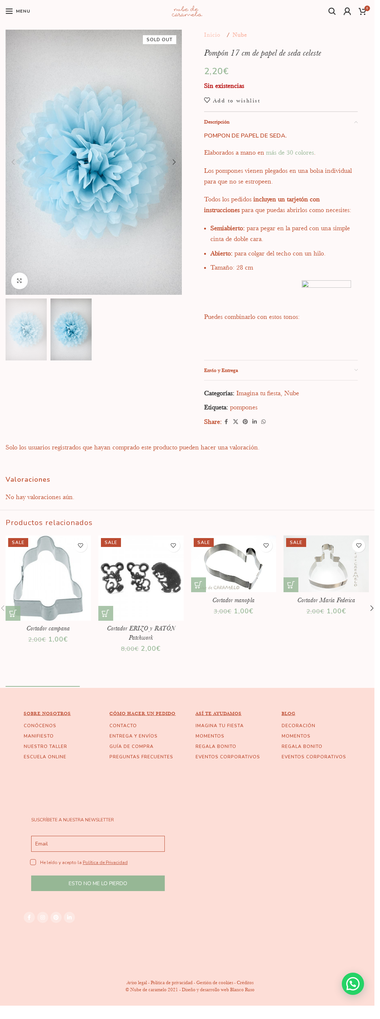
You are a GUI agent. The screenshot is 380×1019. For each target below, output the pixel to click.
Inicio (212, 35)
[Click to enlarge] (19, 281)
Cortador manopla (233, 600)
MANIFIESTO (39, 736)
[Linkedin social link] (254, 422)
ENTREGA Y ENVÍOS (133, 736)
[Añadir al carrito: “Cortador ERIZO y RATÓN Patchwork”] (105, 613)
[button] (13, 162)
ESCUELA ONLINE (45, 757)
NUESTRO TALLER (45, 746)
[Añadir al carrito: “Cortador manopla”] (198, 584)
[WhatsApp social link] (263, 422)
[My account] (347, 11)
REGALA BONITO (216, 746)
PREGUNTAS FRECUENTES (141, 757)
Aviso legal (137, 982)
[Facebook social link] (226, 422)
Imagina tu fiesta (258, 393)
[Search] (332, 11)
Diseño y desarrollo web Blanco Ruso (218, 989)
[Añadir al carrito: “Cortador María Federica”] (291, 584)
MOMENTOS (210, 736)
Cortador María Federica (326, 600)
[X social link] (235, 422)
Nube (240, 35)
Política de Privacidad (105, 862)
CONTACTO (123, 726)
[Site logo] (187, 10)
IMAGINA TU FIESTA (220, 726)
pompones (244, 407)
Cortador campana (48, 628)
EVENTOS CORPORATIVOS (228, 757)
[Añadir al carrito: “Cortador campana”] (13, 613)
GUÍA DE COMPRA (131, 746)
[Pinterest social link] (245, 422)
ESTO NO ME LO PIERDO (98, 883)
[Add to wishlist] (80, 545)
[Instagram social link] (42, 917)
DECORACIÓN (298, 726)
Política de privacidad (172, 982)
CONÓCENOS (40, 726)
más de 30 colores (290, 152)
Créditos (245, 982)
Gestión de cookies (214, 982)
